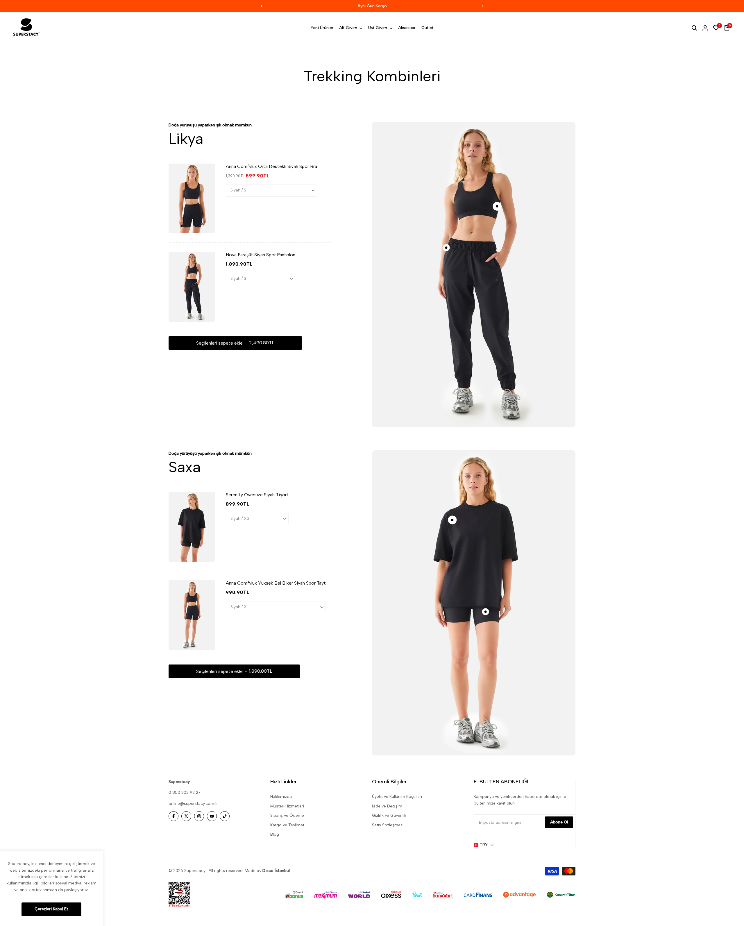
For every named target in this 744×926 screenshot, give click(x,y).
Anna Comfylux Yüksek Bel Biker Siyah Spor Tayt (276, 583)
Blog (274, 834)
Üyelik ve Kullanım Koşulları (397, 796)
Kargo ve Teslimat (287, 825)
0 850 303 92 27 (185, 792)
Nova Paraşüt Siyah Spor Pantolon (260, 254)
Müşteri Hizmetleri (287, 806)
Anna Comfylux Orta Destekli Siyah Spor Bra (271, 166)
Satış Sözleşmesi (387, 825)
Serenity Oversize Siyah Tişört (257, 494)
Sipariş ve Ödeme (287, 815)
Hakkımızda (281, 796)
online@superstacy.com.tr (193, 803)
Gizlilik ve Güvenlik (389, 815)
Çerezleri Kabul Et (51, 909)
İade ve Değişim (387, 806)
